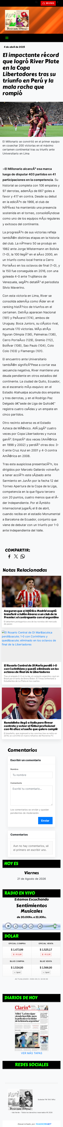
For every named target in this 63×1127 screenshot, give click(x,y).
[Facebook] (59, 3)
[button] (37, 3)
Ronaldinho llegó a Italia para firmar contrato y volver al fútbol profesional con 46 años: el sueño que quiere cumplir (31, 726)
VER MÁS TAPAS (31, 1053)
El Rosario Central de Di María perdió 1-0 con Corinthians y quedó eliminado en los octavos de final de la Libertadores (31, 669)
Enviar (45, 820)
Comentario (16, 783)
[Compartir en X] (15, 556)
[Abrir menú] (7, 38)
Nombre (14, 769)
